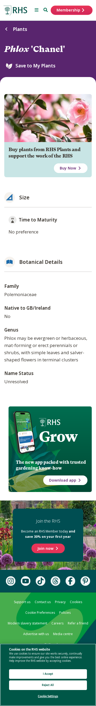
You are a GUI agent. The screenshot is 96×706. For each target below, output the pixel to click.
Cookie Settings (48, 696)
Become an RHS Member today (48, 534)
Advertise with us (36, 634)
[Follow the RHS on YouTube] (25, 581)
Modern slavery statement (27, 623)
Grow (58, 436)
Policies (65, 612)
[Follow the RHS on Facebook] (70, 581)
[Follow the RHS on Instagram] (10, 581)
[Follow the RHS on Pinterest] (85, 581)
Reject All (48, 685)
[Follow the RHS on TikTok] (40, 581)
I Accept (48, 674)
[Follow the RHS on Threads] (55, 581)
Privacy (60, 602)
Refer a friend (78, 623)
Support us (22, 602)
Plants (20, 29)
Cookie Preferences (40, 612)
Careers (57, 623)
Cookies (76, 602)
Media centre (63, 634)
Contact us (43, 602)
